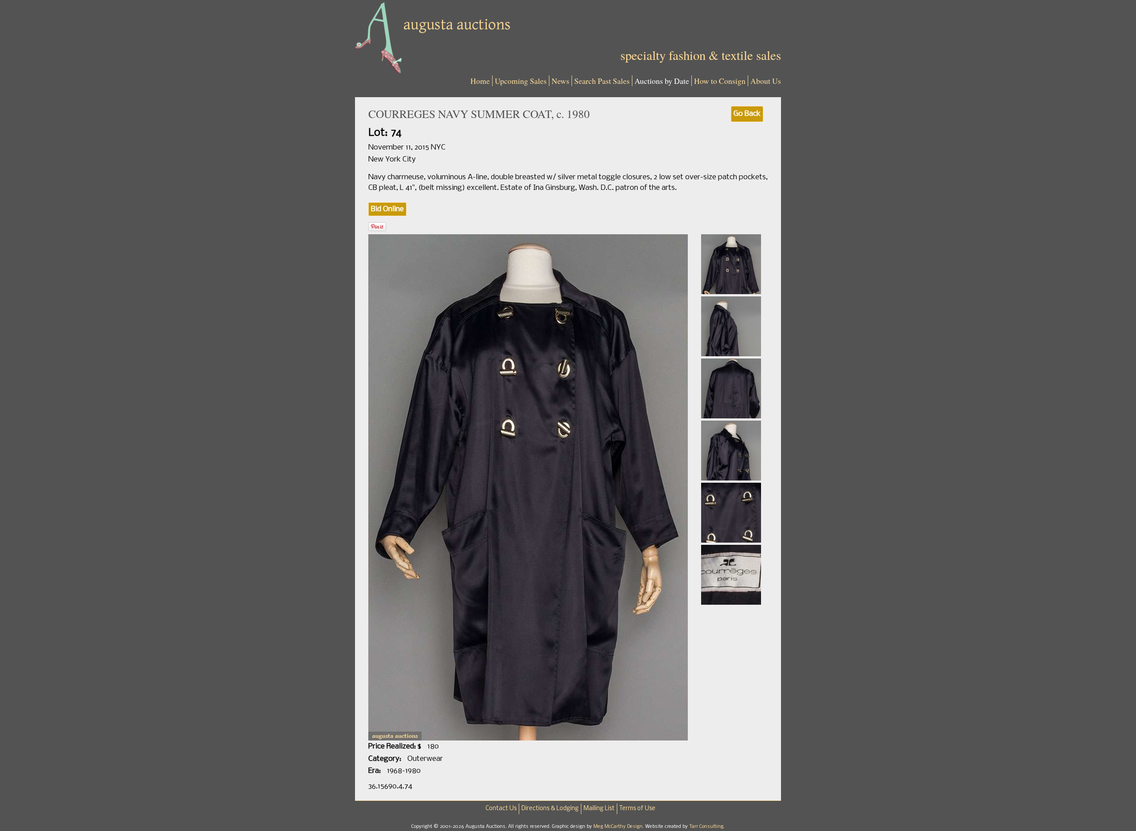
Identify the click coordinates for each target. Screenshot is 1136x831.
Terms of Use (637, 808)
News (560, 80)
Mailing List (599, 808)
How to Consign (720, 80)
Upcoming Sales (521, 80)
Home (480, 80)
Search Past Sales (602, 80)
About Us (765, 80)
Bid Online (387, 209)
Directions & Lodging (550, 808)
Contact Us (501, 808)
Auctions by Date (662, 80)
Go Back (747, 114)
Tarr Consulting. (707, 826)
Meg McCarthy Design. (619, 826)
